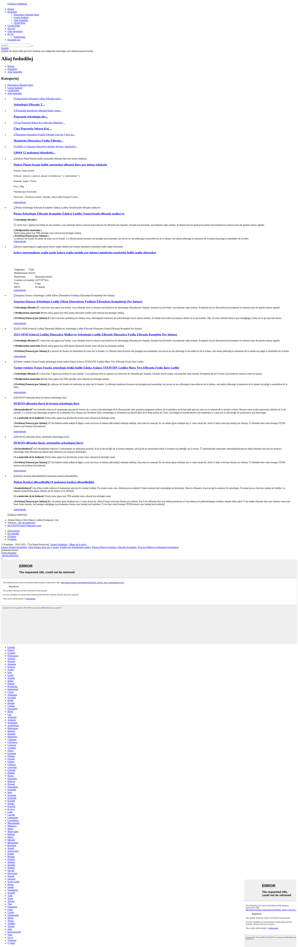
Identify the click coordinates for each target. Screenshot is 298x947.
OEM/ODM (13, 25)
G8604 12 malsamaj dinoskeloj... (34, 152)
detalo (23, 202)
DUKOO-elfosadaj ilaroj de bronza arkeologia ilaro (46, 403)
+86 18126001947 (26, 522)
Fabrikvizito (19, 37)
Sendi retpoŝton (8, 553)
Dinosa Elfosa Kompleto (104, 547)
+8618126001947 (10, 555)
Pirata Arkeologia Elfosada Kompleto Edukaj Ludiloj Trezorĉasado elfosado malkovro (69, 213)
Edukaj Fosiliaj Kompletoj (14, 547)
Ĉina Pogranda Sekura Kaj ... (33, 128)
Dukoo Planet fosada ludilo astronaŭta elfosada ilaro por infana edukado (60, 164)
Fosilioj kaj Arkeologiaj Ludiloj (75, 547)
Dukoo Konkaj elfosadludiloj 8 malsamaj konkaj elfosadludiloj (54, 482)
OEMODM (19, 23)
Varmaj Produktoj (58, 544)
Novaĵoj (11, 28)
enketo (17, 202)
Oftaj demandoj (15, 31)
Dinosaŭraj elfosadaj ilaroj (26, 14)
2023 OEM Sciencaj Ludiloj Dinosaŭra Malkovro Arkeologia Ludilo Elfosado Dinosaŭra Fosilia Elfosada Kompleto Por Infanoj (95, 334)
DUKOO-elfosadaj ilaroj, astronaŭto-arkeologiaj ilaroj (48, 442)
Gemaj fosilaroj (21, 17)
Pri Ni (10, 34)
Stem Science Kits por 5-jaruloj (43, 547)
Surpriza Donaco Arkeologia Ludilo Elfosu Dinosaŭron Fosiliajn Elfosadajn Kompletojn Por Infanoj (78, 301)
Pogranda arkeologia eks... (31, 116)
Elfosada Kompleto (126, 547)
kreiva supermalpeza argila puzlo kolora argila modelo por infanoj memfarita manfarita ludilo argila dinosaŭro (85, 252)
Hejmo (10, 9)
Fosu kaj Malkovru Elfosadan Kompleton (158, 547)
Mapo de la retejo (77, 544)
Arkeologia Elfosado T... (29, 104)
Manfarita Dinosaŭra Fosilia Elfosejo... (38, 140)
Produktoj (12, 12)
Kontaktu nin (13, 39)
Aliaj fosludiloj (21, 20)
